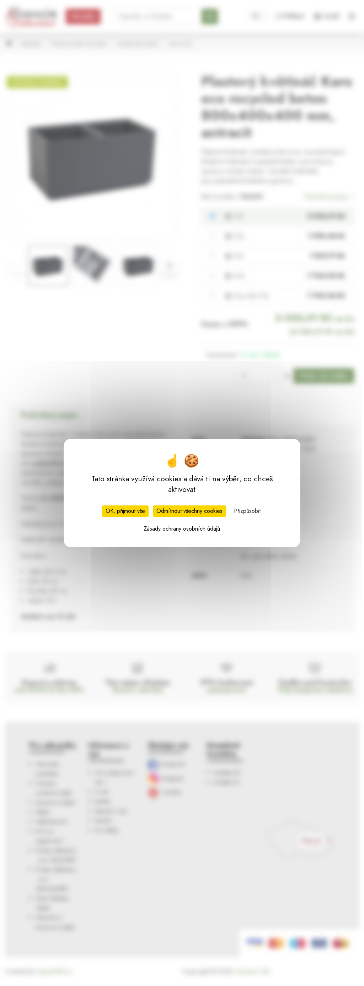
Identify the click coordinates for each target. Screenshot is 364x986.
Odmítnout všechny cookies (189, 511)
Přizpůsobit (247, 511)
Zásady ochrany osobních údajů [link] (182, 529)
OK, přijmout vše (125, 511)
